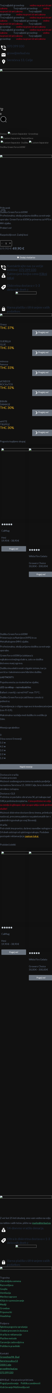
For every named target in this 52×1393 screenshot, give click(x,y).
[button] (26, 257)
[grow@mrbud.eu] (3, 54)
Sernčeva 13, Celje (20, 60)
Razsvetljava (27, 138)
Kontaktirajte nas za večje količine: (25, 268)
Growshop (33, 134)
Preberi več (6, 227)
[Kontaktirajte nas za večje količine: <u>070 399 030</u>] (3, 267)
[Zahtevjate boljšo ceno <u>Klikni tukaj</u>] (3, 275)
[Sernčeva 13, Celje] (3, 61)
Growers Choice (37, 563)
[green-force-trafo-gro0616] (26, 181)
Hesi (3, 537)
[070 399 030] (3, 47)
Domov (3, 134)
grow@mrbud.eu (18, 53)
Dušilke (24, 142)
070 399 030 (15, 46)
